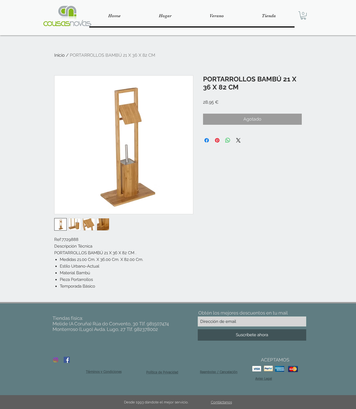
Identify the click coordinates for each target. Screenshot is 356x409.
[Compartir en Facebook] (206, 140)
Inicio (59, 55)
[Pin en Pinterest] (217, 140)
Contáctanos (221, 402)
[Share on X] (238, 140)
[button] (303, 15)
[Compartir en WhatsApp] (227, 140)
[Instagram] (56, 360)
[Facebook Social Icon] (67, 360)
